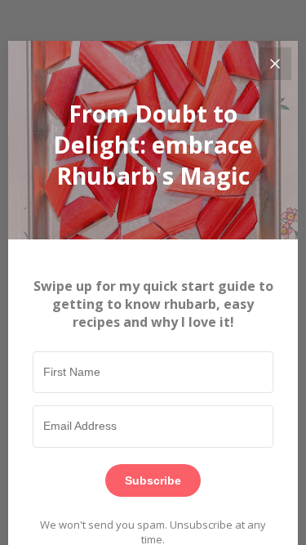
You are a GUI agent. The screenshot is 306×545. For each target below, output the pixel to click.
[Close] (275, 63)
